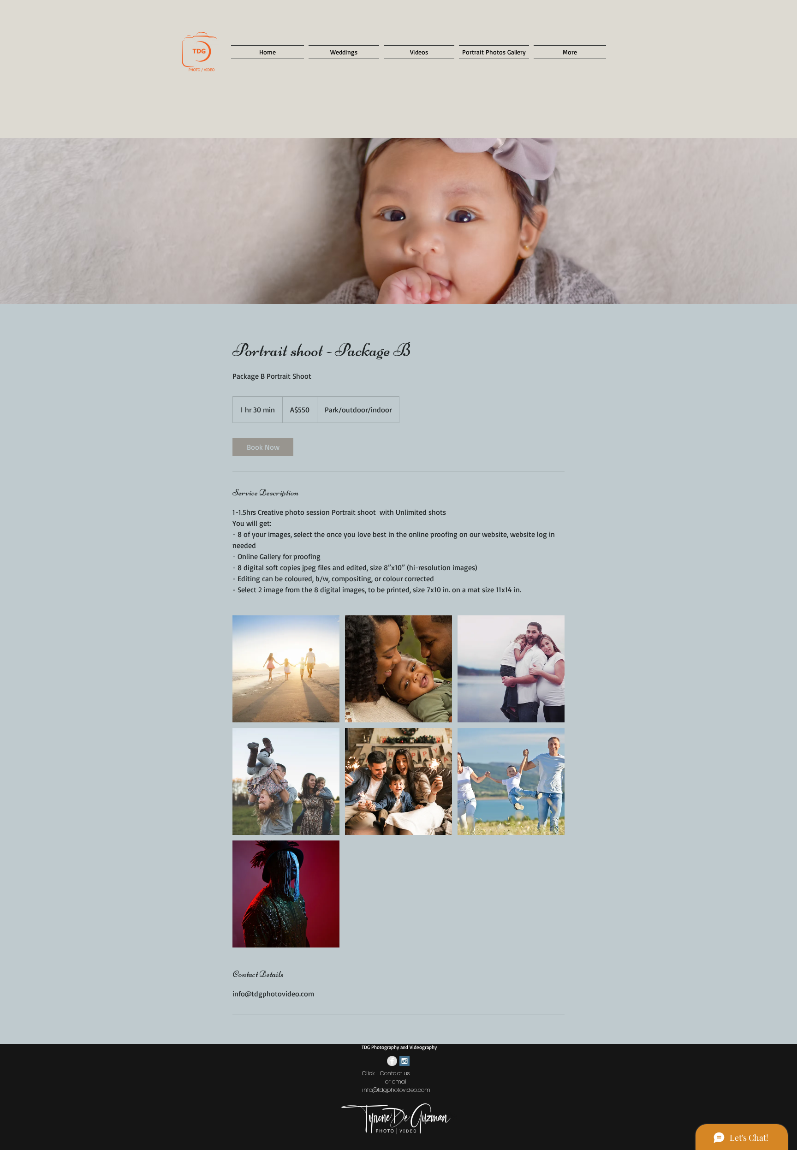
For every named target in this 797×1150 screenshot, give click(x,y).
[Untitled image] (285, 668)
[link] (262, 447)
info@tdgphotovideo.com (396, 1090)
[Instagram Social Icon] (404, 1061)
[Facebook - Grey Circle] (392, 1061)
